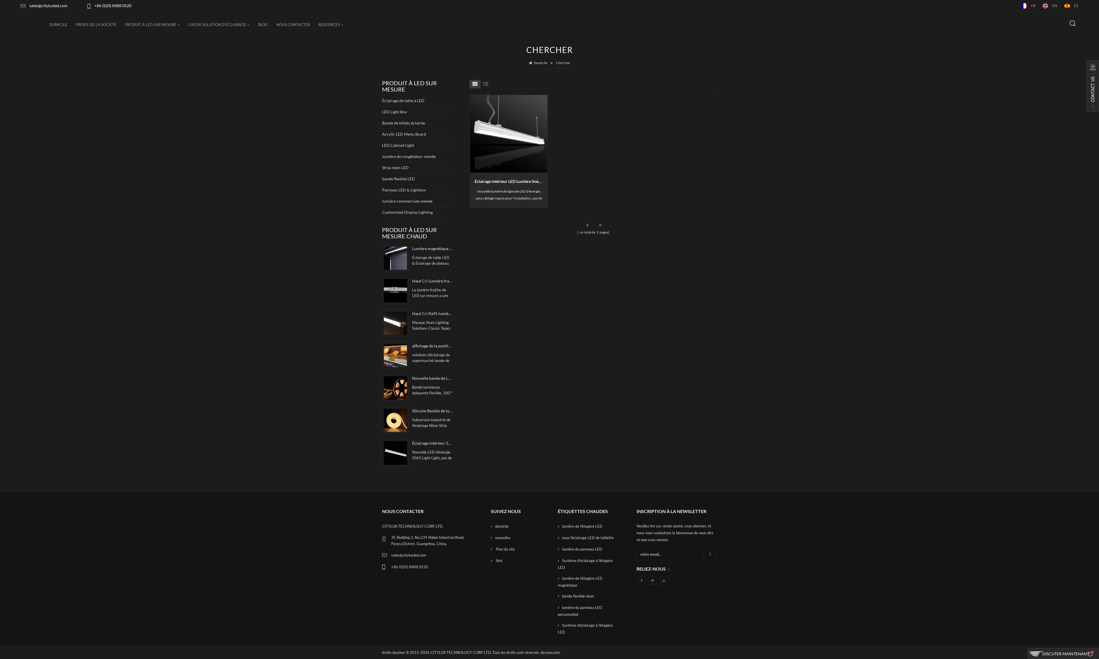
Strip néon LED (395, 167)
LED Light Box (394, 111)
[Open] (1092, 86)
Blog (263, 24)
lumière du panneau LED (582, 549)
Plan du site (505, 549)
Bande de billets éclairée (403, 122)
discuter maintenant (1065, 653)
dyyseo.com (550, 652)
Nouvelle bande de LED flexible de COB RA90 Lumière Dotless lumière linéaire (432, 378)
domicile (502, 526)
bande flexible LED (398, 178)
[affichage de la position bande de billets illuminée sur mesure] (395, 355)
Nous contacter (293, 24)
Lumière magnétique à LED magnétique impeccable (432, 248)
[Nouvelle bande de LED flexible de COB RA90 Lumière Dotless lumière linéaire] (395, 388)
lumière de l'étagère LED (582, 526)
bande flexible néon (578, 596)
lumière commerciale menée (407, 201)
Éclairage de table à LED (403, 100)
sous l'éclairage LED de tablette (588, 537)
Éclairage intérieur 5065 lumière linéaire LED (432, 443)
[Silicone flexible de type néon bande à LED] (395, 420)
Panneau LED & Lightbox (404, 189)
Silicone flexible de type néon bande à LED (432, 410)
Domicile (58, 24)
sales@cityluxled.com (48, 5)
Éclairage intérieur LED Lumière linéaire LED (511, 181)
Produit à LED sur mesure (150, 24)
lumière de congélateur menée (409, 156)
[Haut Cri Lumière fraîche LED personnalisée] (395, 290)
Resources (329, 24)
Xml (498, 560)
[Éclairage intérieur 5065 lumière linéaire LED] (395, 453)
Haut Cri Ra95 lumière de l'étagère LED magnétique (432, 313)
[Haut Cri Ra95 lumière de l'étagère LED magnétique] (395, 323)
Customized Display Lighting (407, 212)
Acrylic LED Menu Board (404, 134)
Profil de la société (96, 24)
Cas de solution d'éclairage (217, 24)
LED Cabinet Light (398, 145)
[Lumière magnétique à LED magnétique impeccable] (395, 258)
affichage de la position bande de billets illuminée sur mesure (432, 345)
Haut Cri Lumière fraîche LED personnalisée (432, 280)
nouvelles (503, 537)
